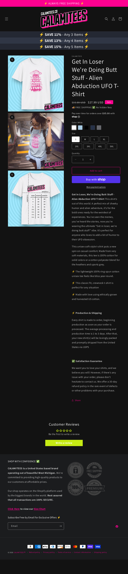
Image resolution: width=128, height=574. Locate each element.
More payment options (96, 187)
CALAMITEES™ (20, 552)
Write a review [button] (64, 443)
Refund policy (34, 552)
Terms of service (64, 552)
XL (104, 139)
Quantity (76, 153)
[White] (74, 127)
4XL (100, 146)
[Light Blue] (80, 127)
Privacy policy (49, 552)
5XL (112, 146)
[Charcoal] (99, 127)
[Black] (86, 127)
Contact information (82, 552)
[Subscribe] (60, 526)
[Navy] (93, 127)
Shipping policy (100, 552)
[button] (6, 18)
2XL (77, 146)
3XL (89, 146)
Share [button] (78, 400)
